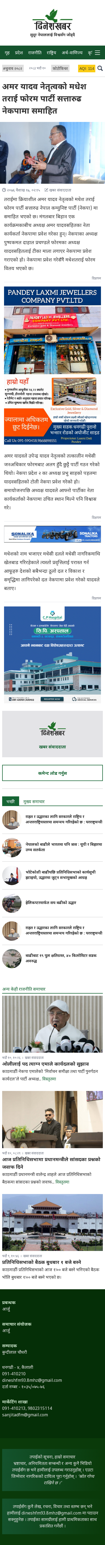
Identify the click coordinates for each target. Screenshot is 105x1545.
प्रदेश (19, 53)
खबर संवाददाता (52, 747)
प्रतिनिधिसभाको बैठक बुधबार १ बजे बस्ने (41, 1263)
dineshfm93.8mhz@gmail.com (51, 1513)
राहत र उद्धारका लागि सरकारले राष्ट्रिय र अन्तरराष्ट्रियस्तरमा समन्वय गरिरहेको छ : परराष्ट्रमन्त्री (64, 819)
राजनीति (34, 53)
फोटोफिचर (60, 68)
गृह (7, 53)
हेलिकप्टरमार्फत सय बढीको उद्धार (51, 903)
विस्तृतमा (49, 1079)
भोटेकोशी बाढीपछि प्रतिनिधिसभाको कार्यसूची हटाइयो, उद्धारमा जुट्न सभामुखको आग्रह (61, 875)
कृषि (91, 53)
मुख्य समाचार (34, 802)
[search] (100, 68)
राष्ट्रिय (51, 53)
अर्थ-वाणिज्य (72, 53)
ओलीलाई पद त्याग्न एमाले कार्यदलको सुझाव (45, 1064)
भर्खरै (10, 802)
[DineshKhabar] (52, 19)
